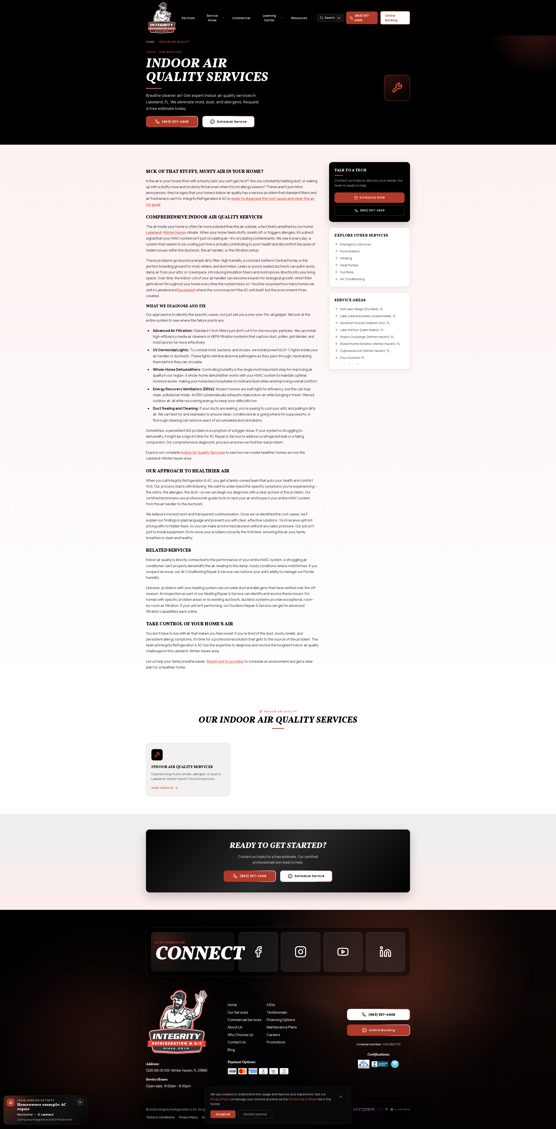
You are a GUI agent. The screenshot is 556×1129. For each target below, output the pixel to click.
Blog (231, 1049)
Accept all (223, 1114)
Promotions (276, 1042)
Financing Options (281, 1019)
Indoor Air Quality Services (203, 452)
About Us (235, 1027)
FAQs (271, 1004)
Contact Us (237, 1042)
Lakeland (153, 232)
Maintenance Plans (282, 1027)
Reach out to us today (225, 661)
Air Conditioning (352, 279)
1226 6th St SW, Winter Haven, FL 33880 (176, 1070)
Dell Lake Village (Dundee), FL (361, 308)
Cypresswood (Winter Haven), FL (365, 350)
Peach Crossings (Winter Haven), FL (367, 336)
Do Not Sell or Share (303, 1099)
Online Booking (391, 17)
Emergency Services (355, 244)
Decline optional (255, 1114)
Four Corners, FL (352, 357)
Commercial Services (244, 1019)
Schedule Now (372, 198)
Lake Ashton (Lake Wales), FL (362, 330)
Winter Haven (174, 232)
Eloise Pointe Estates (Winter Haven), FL (370, 343)
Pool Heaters (350, 251)
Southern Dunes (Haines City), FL (365, 322)
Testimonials (277, 1012)
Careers (273, 1034)
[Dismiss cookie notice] (341, 1096)
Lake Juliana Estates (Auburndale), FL (368, 315)
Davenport (186, 290)
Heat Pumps (349, 265)
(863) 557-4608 (362, 17)
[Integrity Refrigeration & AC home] (162, 18)
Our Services (238, 1012)
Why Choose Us (240, 1034)
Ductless (347, 272)
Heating (346, 258)
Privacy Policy (220, 1099)
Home (150, 42)
